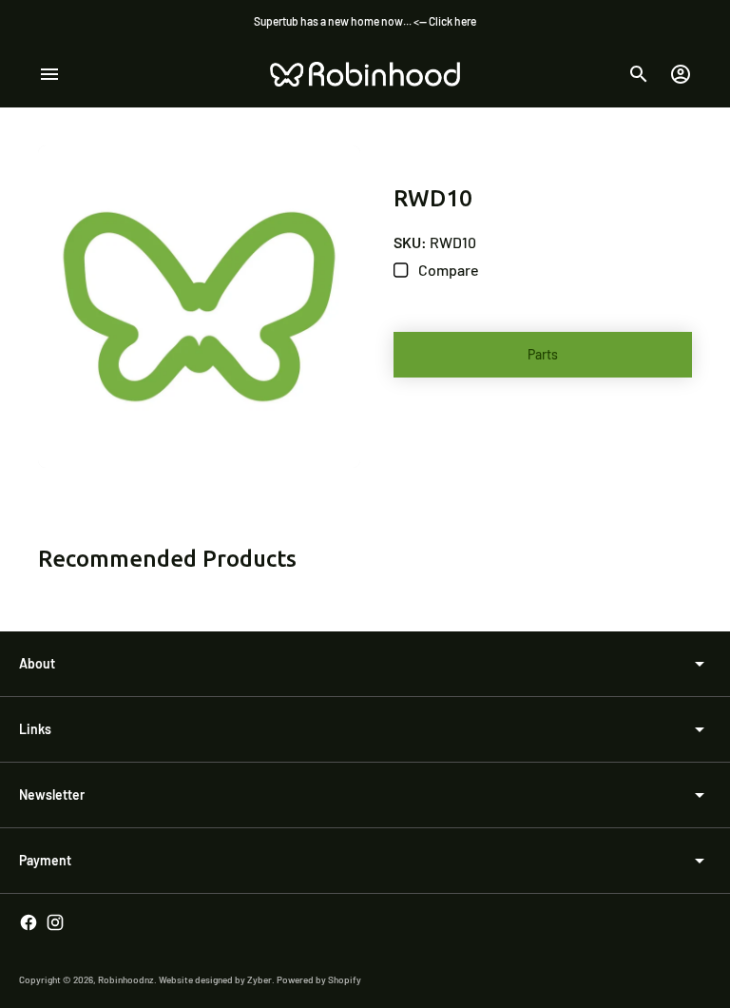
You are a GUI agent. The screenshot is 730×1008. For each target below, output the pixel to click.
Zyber (259, 979)
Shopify (344, 979)
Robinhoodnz (126, 979)
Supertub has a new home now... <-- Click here (365, 21)
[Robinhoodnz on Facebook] (28, 922)
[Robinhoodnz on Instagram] (55, 922)
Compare (447, 270)
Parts (543, 354)
